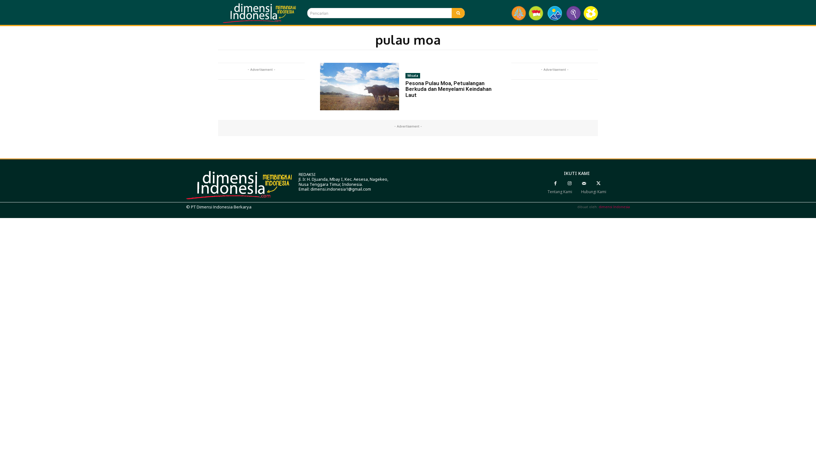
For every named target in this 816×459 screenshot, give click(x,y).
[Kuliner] (591, 13)
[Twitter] (598, 183)
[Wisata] (555, 13)
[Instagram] (569, 183)
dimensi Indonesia (614, 206)
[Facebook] (555, 183)
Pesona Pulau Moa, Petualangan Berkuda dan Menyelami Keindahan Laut (448, 89)
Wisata (412, 75)
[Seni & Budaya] (519, 13)
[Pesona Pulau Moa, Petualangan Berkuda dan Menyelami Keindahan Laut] (359, 86)
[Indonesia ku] (536, 13)
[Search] (458, 13)
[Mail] (584, 183)
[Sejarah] (573, 13)
